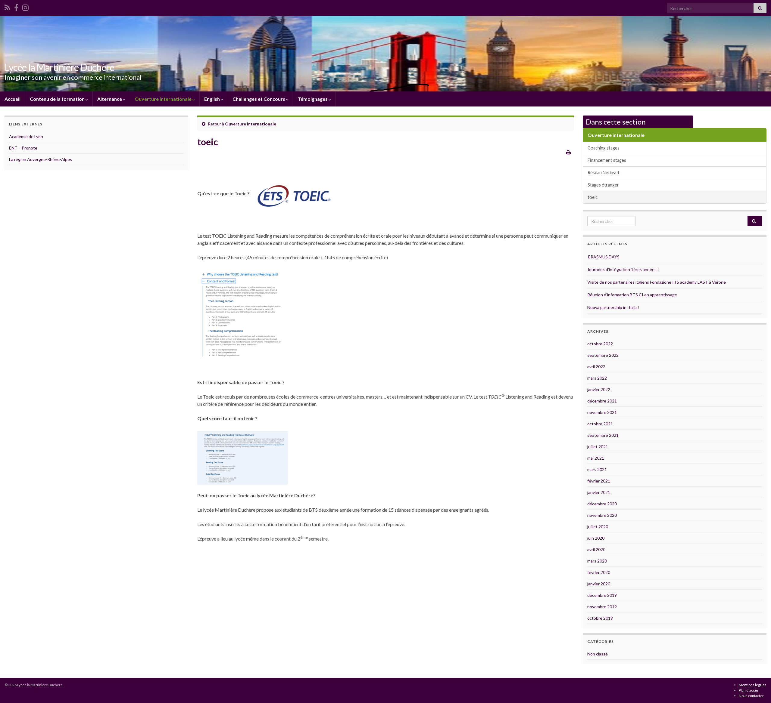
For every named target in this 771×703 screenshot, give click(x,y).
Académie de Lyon (26, 136)
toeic (593, 197)
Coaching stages (604, 147)
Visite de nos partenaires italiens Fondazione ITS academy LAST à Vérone (656, 282)
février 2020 (598, 572)
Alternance (110, 99)
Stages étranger (603, 184)
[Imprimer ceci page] (568, 152)
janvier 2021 (598, 492)
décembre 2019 (602, 595)
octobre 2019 (600, 618)
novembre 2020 (602, 515)
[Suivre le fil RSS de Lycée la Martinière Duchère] (7, 6)
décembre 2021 (602, 400)
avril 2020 (596, 549)
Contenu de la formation (58, 99)
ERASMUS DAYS (603, 256)
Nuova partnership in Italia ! (613, 307)
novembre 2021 (602, 412)
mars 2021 (597, 469)
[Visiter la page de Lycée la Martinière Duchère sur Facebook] (16, 6)
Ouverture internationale (163, 99)
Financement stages (607, 160)
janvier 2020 (598, 583)
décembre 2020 (602, 503)
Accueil (12, 99)
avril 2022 (596, 366)
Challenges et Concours (259, 99)
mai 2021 (595, 458)
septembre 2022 (603, 355)
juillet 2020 (597, 526)
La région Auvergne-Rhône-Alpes (40, 159)
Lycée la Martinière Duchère (59, 67)
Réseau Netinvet (604, 172)
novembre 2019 (602, 606)
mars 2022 (597, 378)
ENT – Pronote (23, 147)
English (212, 99)
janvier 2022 (598, 389)
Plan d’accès (749, 690)
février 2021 (598, 480)
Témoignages (313, 99)
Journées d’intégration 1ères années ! (623, 269)
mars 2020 (597, 560)
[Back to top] (757, 689)
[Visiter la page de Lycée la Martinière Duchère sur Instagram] (25, 6)
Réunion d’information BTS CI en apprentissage (632, 294)
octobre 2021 (600, 423)
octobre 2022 (600, 343)
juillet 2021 (597, 446)
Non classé (597, 653)
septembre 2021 (603, 435)
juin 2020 (595, 538)
